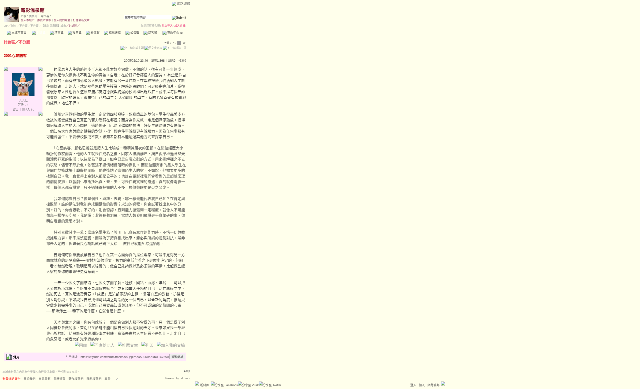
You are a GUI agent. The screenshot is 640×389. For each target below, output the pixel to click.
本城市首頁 (18, 32)
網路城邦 (183, 3)
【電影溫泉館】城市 (53, 25)
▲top (186, 371)
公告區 (134, 32)
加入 (422, 385)
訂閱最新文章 (81, 20)
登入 (413, 385)
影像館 (95, 32)
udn (6, 25)
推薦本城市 (44, 20)
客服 (107, 379)
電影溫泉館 (32, 10)
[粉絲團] (197, 384)
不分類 (23, 25)
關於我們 (30, 379)
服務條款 (60, 379)
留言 (16, 109)
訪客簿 (152, 32)
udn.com (185, 378)
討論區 (41, 32)
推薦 (182, 60)
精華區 (59, 32)
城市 (13, 25)
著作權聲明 (76, 379)
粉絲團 (204, 385)
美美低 (33, 16)
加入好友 (28, 109)
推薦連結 (114, 32)
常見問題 (44, 379)
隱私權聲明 (94, 379)
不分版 (24, 42)
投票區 (77, 32)
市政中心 (174, 32)
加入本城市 (27, 20)
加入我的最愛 (62, 20)
